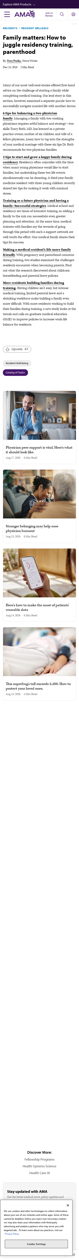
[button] (41, 4)
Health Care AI (39, 1173)
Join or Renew (49, 14)
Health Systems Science (39, 1166)
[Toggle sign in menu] (73, 14)
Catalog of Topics (15, 372)
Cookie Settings (36, 1243)
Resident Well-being (17, 363)
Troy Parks (14, 61)
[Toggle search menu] (61, 14)
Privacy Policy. (12, 1233)
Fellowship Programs (39, 1159)
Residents (10, 28)
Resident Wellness (35, 28)
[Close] (68, 1205)
